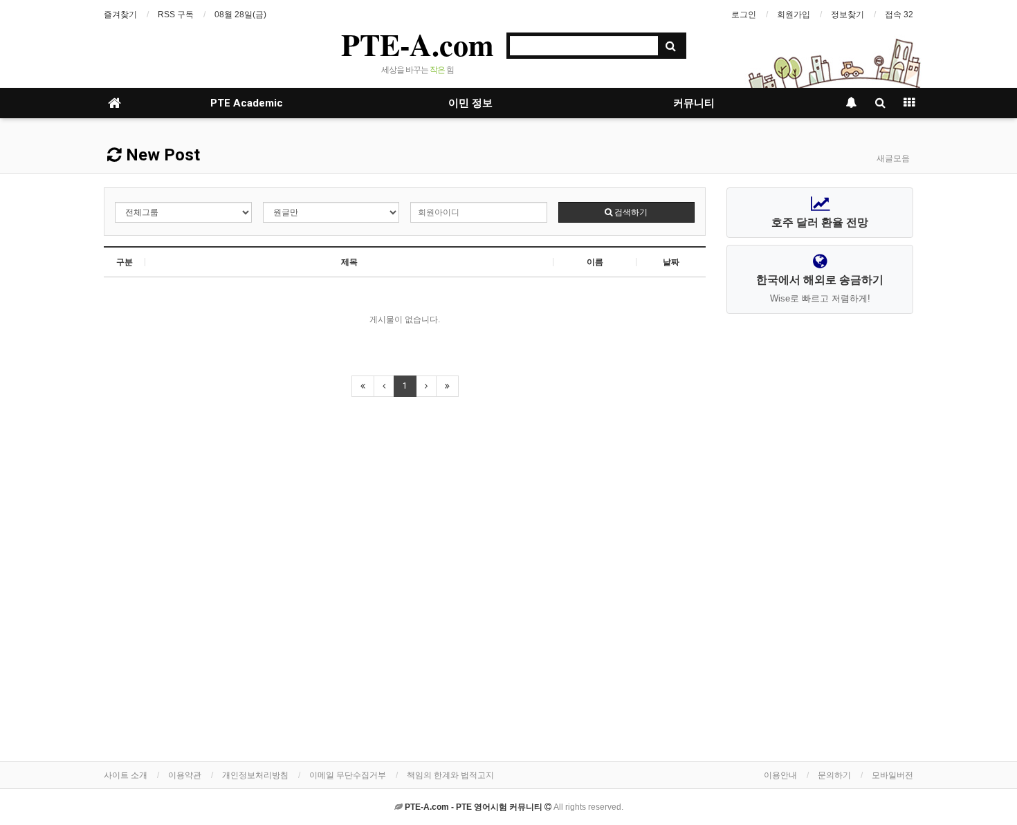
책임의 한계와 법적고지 (450, 775)
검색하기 (630, 212)
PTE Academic (246, 103)
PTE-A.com (417, 44)
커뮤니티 (694, 103)
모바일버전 (892, 775)
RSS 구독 (176, 14)
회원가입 (793, 14)
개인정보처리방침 (255, 775)
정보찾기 (847, 14)
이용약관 (184, 775)
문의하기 (834, 775)
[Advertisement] (819, 538)
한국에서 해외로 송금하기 (819, 289)
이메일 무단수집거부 (347, 775)
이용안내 (780, 775)
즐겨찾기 (120, 14)
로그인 (743, 14)
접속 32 (899, 14)
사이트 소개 (125, 775)
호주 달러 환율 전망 (819, 222)
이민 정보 (470, 103)
